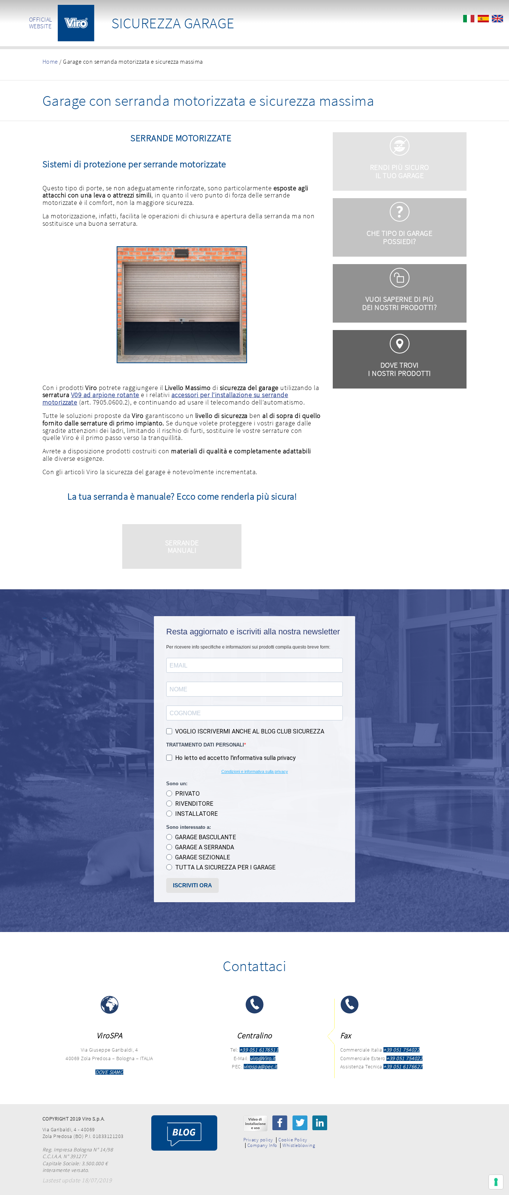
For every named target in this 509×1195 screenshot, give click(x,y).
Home (50, 61)
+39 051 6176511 (259, 1049)
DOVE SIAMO (109, 1072)
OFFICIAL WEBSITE (40, 23)
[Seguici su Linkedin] (319, 1122)
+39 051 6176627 (403, 1066)
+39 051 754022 (401, 1049)
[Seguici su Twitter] (300, 1122)
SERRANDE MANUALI (182, 546)
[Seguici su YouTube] (255, 1123)
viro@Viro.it (262, 1058)
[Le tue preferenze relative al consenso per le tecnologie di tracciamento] (496, 1182)
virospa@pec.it (260, 1066)
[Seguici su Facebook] (279, 1122)
